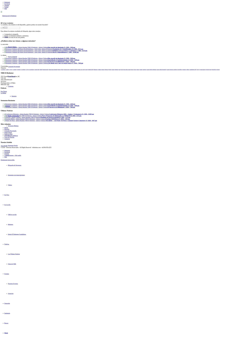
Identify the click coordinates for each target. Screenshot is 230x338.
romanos (184, 69)
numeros (144, 69)
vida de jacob (209, 69)
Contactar (7, 139)
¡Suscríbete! (4, 146)
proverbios (179, 69)
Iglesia (6, 127)
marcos (138, 69)
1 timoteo (19, 69)
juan (122, 69)
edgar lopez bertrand (53, 69)
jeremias (116, 69)
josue (119, 69)
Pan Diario (4, 91)
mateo (141, 69)
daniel (41, 69)
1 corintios (3, 69)
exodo (86, 69)
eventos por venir (81, 69)
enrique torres (67, 69)
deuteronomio (45, 69)
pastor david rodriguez (151, 69)
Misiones (6, 135)
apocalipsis (31, 69)
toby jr (198, 69)
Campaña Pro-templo (10, 131)
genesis (102, 69)
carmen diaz (36, 69)
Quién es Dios (8, 134)
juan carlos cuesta (127, 69)
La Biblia (3, 93)
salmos (187, 69)
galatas (99, 69)
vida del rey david (215, 69)
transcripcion (203, 69)
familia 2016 (90, 69)
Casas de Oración (9, 137)
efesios (59, 69)
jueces (132, 69)
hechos (110, 69)
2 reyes (27, 69)
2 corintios (23, 69)
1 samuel (14, 69)
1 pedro (7, 69)
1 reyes (10, 69)
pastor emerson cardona (172, 69)
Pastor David (8, 132)
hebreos (106, 69)
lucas (135, 69)
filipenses (96, 69)
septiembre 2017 (193, 69)
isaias (113, 69)
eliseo (62, 69)
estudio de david (73, 69)
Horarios (6, 129)
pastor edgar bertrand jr (162, 69)
